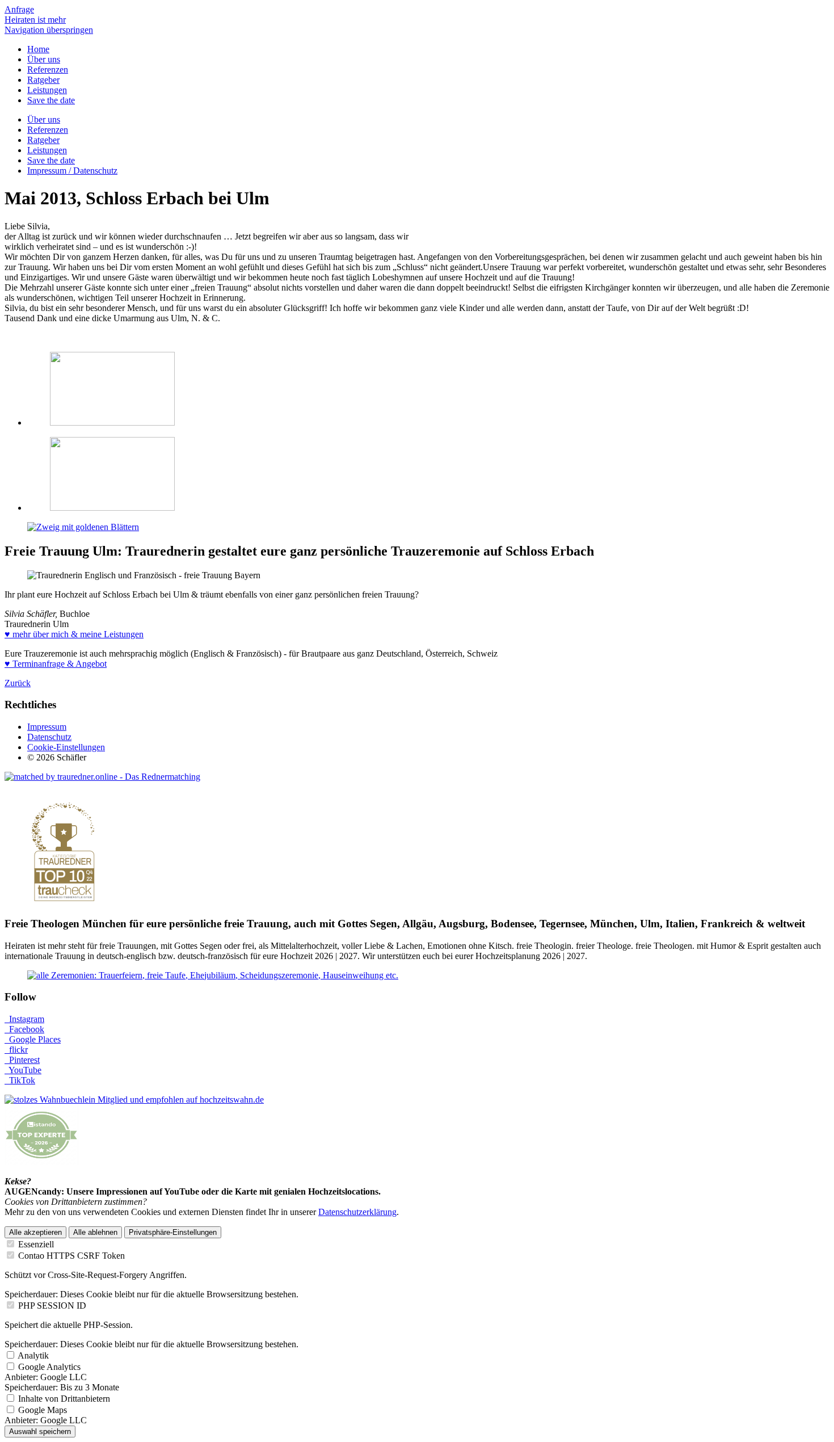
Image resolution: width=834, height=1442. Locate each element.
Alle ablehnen (95, 1232)
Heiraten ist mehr (35, 19)
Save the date (51, 100)
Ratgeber (43, 80)
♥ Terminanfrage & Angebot (56, 664)
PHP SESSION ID (52, 1305)
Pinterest (22, 1060)
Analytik (33, 1355)
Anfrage (19, 9)
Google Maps (42, 1410)
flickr (16, 1049)
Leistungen (47, 90)
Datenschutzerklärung (357, 1212)
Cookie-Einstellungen (66, 747)
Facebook (24, 1029)
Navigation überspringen (49, 30)
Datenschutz (49, 737)
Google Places (33, 1039)
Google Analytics (49, 1367)
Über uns (43, 59)
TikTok (20, 1080)
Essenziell (36, 1244)
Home (38, 49)
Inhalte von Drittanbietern (64, 1398)
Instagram (24, 1019)
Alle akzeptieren (35, 1232)
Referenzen (47, 69)
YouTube (23, 1070)
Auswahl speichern (40, 1431)
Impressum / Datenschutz (72, 170)
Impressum (46, 726)
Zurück (18, 683)
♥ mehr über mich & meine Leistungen (74, 634)
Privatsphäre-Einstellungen (173, 1232)
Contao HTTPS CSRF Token (71, 1255)
